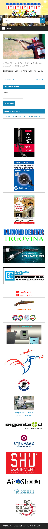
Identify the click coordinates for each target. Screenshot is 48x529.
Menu (9, 28)
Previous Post (9, 79)
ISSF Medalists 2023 (24, 295)
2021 (24, 116)
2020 (30, 116)
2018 (40, 116)
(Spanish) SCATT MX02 (24, 415)
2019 (35, 116)
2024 (8, 116)
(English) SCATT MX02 (24, 412)
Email (5, 93)
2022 (19, 116)
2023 (14, 116)
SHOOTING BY (23, 63)
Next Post (40, 79)
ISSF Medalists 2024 (24, 292)
